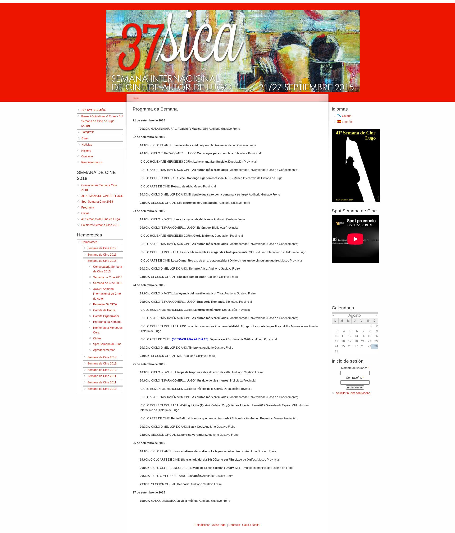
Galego (346, 116)
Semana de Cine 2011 (101, 376)
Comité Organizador (106, 316)
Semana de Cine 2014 (102, 357)
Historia (86, 150)
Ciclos (85, 213)
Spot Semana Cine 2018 (97, 201)
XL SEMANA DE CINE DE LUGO (102, 196)
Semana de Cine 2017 (102, 248)
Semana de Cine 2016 (102, 254)
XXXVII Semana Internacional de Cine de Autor (107, 293)
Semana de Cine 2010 (102, 389)
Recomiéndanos (92, 162)
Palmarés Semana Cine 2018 (100, 225)
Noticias (87, 144)
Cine (85, 138)
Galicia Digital (251, 525)
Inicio (136, 98)
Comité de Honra (104, 310)
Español (347, 122)
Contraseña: (355, 377)
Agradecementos (104, 350)
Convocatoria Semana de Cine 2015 (107, 269)
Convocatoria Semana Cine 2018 (99, 188)
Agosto (354, 315)
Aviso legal (219, 525)
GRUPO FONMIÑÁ (94, 110)
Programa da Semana (107, 322)
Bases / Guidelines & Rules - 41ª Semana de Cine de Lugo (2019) (102, 121)
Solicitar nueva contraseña (353, 393)
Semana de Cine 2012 (102, 370)
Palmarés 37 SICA (105, 304)
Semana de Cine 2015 (102, 260)
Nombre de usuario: (355, 368)
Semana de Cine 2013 (102, 363)
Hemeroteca (89, 242)
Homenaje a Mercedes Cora (108, 330)
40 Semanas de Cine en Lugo (100, 219)
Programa (87, 207)
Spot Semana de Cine (107, 344)
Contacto (87, 156)
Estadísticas (202, 525)
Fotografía (88, 132)
